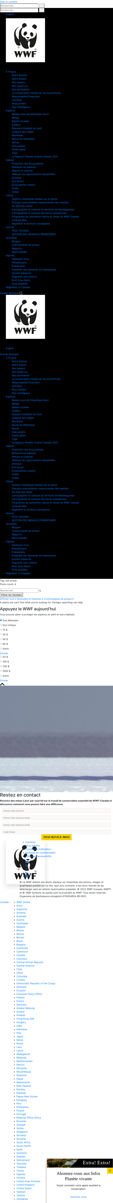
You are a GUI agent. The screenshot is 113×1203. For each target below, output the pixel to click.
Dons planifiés (20, 283)
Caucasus (21, 958)
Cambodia (22, 948)
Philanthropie (19, 262)
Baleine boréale (20, 121)
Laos (19, 1046)
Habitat (10, 160)
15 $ (5, 629)
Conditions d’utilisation (38, 849)
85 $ (5, 643)
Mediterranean (24, 1061)
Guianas (20, 1015)
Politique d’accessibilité (38, 856)
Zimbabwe (22, 1198)
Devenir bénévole (21, 273)
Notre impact (19, 78)
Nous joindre (19, 103)
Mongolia (21, 1068)
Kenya (19, 1039)
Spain (19, 1149)
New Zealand (23, 1085)
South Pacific (23, 1145)
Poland (20, 1110)
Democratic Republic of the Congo (35, 983)
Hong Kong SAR (25, 1018)
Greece (20, 1011)
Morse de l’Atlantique (23, 138)
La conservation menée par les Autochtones (36, 92)
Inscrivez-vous (78, 1196)
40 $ (5, 639)
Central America (25, 965)
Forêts (15, 188)
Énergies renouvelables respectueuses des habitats (40, 202)
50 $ (5, 656)
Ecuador (21, 990)
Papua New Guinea (27, 1096)
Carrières (17, 99)
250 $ (6, 666)
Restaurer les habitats (24, 167)
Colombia (21, 976)
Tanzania (21, 1163)
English (10, 14)
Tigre (15, 152)
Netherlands (23, 1082)
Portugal (21, 1114)
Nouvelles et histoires (30, 598)
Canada (4, 902)
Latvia (19, 1050)
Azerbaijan (22, 923)
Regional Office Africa (28, 1117)
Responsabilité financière (26, 96)
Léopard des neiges (23, 131)
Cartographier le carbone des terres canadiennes (39, 213)
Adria (19, 905)
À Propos (11, 71)
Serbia (20, 1128)
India (19, 1025)
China (19, 972)
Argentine (21, 909)
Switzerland (23, 1160)
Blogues (16, 241)
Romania (21, 1121)
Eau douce (18, 181)
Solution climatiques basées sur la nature (34, 198)
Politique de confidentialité (40, 852)
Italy (18, 1032)
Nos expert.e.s (20, 85)
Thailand (21, 1167)
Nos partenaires (21, 89)
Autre (6, 648)
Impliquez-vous (20, 258)
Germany (21, 1004)
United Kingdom (25, 1184)
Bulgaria (20, 944)
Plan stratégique (21, 107)
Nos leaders (18, 82)
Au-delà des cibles (22, 205)
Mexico (20, 1064)
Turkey (20, 1170)
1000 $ (6, 671)
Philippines (22, 1107)
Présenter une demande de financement (34, 269)
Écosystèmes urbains (23, 184)
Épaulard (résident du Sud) (27, 128)
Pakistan (21, 1092)
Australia (21, 916)
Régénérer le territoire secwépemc (31, 223)
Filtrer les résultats (11, 594)
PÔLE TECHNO (20, 230)
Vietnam (21, 1191)
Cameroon (22, 951)
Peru (18, 1103)
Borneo (20, 937)
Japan (19, 1036)
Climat (9, 195)
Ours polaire (18, 145)
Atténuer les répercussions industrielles (33, 174)
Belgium (20, 926)
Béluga (15, 117)
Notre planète (19, 251)
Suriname (21, 1152)
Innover (10, 227)
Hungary (21, 1022)
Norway (20, 1089)
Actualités (11, 237)
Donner (4, 293)
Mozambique (23, 1071)
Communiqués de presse (25, 244)
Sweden (20, 1156)
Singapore (22, 1131)
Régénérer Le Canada (18, 287)
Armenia (21, 912)
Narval (15, 142)
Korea (19, 1043)
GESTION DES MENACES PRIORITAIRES (34, 234)
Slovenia (21, 1138)
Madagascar (23, 1054)
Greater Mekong (25, 1008)
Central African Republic (30, 962)
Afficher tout (8, 598)
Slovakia (21, 1135)
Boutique (14, 293)
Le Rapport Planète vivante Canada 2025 (35, 156)
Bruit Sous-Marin (21, 280)
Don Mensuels (10, 620)
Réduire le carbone (22, 170)
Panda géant (19, 149)
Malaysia (21, 1057)
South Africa (23, 1142)
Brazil (19, 940)
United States (24, 1188)
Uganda (20, 1174)
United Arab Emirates (28, 1181)
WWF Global (23, 902)
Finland (20, 997)
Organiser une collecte (24, 276)
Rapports (17, 248)
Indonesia (21, 1029)
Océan (15, 191)
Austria (20, 919)
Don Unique (9, 625)
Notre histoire (19, 75)
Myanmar (21, 1075)
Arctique (16, 177)
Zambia (20, 1195)
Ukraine (20, 1177)
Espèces (10, 110)
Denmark (21, 986)
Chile (19, 969)
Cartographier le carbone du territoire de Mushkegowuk (43, 209)
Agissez (10, 255)
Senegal (20, 1124)
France (20, 1001)
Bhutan (20, 930)
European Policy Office (29, 993)
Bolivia (20, 933)
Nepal (19, 1078)
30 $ (5, 634)
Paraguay (21, 1099)
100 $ (6, 661)
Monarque (17, 135)
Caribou (16, 124)
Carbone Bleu (19, 220)
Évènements (18, 266)
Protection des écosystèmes (27, 163)
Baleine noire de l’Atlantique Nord (30, 114)
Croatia (20, 979)
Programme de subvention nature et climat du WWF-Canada (45, 216)
